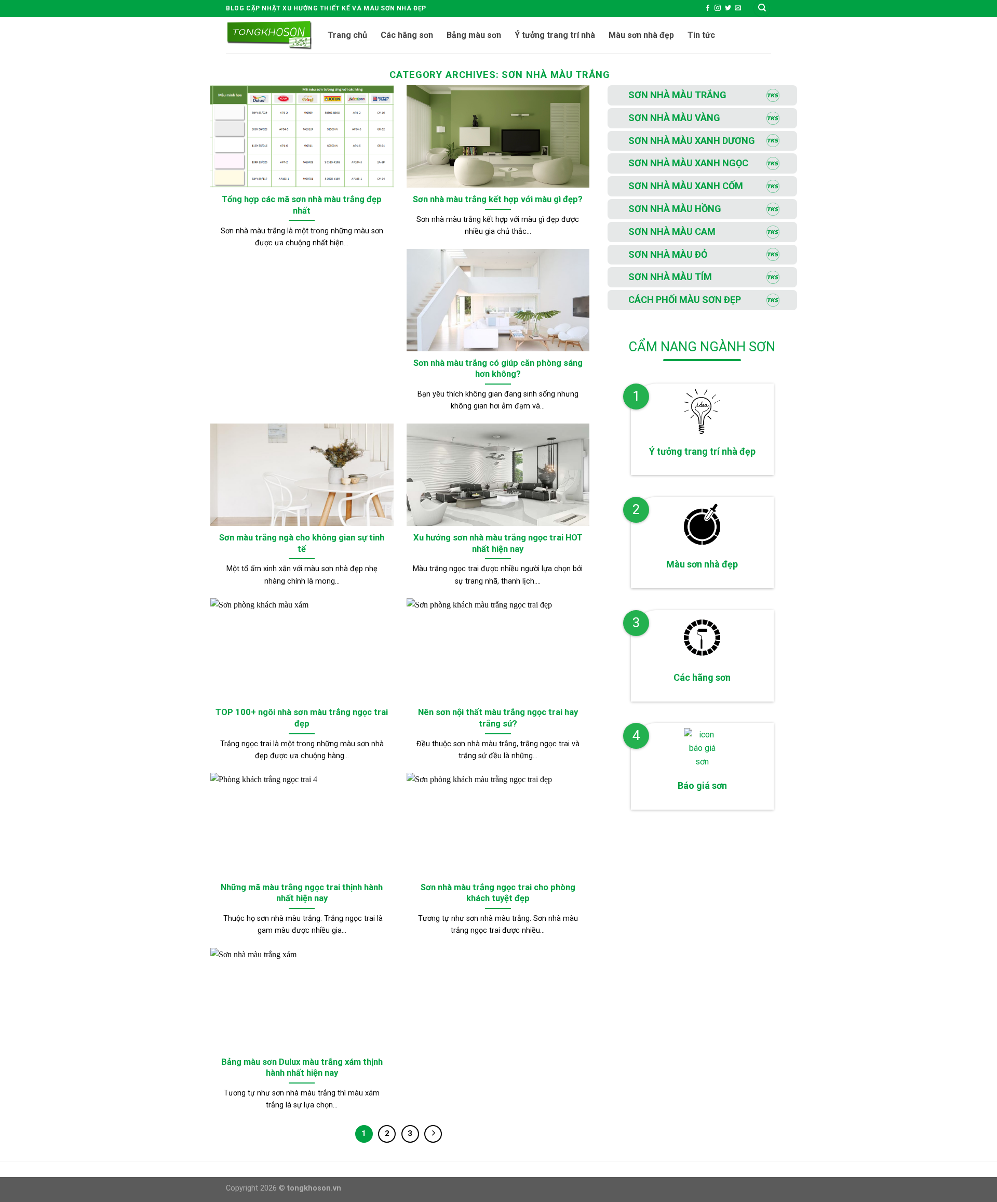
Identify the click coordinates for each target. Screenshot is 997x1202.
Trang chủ (347, 35)
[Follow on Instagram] (718, 8)
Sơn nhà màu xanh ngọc (688, 162)
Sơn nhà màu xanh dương (691, 140)
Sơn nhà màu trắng (677, 94)
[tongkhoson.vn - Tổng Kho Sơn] (269, 35)
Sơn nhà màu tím (670, 276)
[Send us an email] (738, 8)
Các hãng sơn (407, 35)
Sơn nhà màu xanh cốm (685, 185)
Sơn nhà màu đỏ (667, 254)
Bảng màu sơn (474, 35)
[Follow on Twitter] (728, 8)
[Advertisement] (704, 937)
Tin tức (701, 35)
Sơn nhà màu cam (672, 231)
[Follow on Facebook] (708, 8)
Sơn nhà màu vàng (674, 117)
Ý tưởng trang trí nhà (555, 35)
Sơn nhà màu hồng (674, 208)
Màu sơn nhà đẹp (641, 35)
